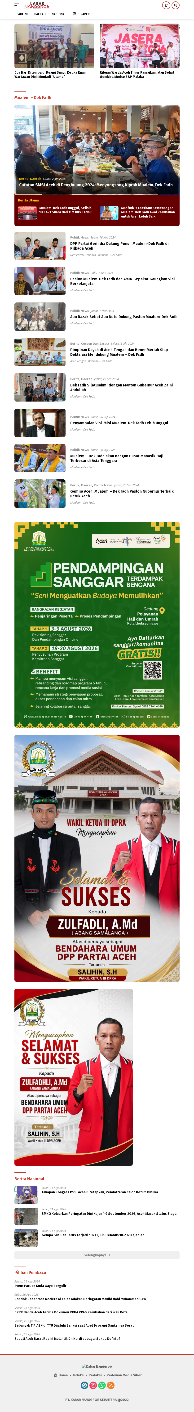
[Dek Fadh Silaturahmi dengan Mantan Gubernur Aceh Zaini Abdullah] (40, 387)
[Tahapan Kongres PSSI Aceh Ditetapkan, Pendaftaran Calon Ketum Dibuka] (26, 1195)
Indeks (78, 1375)
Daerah (35, 178)
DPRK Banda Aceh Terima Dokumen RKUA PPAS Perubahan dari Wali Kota (71, 1312)
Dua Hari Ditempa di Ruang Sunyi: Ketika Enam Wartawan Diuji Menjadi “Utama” (50, 75)
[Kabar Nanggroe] (36, 5)
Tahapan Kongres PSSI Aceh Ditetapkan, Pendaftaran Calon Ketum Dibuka (100, 1192)
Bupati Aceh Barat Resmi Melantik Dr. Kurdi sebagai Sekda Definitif (67, 1339)
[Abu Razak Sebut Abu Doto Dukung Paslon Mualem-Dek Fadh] (40, 316)
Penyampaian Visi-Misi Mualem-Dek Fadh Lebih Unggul (119, 423)
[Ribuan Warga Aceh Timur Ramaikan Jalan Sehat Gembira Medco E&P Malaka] (140, 46)
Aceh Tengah (78, 361)
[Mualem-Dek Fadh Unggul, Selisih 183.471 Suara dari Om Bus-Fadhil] (27, 213)
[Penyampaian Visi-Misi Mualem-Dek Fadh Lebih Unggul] (40, 423)
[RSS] (111, 1386)
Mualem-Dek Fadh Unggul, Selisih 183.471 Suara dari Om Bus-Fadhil (65, 210)
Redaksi (95, 1375)
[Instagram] (93, 1386)
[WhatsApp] (102, 1386)
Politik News (79, 237)
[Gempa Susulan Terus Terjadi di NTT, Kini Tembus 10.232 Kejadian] (26, 1238)
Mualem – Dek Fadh (109, 255)
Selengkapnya (95, 1255)
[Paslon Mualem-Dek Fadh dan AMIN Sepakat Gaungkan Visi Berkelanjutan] (40, 281)
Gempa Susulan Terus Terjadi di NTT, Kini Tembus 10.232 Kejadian (93, 1235)
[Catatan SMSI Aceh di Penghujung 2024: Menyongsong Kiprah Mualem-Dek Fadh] (97, 150)
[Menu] (17, 5)
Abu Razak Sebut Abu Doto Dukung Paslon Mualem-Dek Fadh (123, 316)
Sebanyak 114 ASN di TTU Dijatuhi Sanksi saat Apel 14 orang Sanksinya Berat (74, 1326)
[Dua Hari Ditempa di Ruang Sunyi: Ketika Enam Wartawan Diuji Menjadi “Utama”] (54, 46)
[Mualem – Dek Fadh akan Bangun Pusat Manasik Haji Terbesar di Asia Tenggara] (40, 458)
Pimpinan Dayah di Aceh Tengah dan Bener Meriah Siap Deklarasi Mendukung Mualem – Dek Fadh (119, 352)
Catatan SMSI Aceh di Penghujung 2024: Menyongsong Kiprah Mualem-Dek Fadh (96, 185)
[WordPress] (84, 1386)
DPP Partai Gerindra (83, 255)
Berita (23, 178)
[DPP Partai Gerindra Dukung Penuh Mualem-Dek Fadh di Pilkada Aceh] (40, 246)
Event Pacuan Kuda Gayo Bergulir (40, 1286)
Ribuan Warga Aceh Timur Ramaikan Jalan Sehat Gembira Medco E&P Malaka (137, 75)
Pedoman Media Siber (124, 1375)
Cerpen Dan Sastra (95, 343)
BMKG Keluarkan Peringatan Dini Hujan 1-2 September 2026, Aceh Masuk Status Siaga (109, 1214)
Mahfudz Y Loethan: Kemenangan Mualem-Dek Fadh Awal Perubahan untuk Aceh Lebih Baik (148, 212)
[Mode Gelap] (166, 5)
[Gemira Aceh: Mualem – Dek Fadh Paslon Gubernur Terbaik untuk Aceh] (40, 493)
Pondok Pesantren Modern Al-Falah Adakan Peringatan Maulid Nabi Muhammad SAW (80, 1299)
